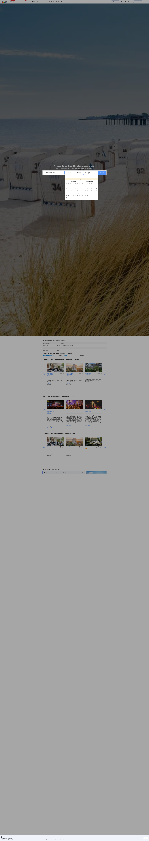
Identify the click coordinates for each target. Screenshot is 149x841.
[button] (66, 181)
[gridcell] (78, 186)
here (64, 839)
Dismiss (145, 838)
